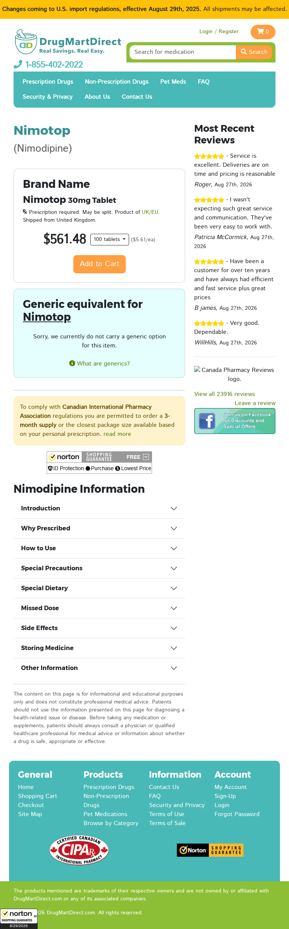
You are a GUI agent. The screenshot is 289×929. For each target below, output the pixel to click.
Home (26, 787)
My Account (230, 787)
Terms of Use (166, 814)
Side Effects (39, 628)
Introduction (40, 508)
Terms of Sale (167, 823)
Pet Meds (173, 82)
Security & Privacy (48, 97)
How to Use (38, 548)
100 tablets (108, 239)
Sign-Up (225, 796)
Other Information (49, 668)
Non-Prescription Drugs (116, 82)
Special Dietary (44, 588)
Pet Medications (105, 814)
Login (222, 805)
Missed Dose (40, 608)
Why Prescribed (45, 528)
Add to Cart (99, 264)
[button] (19, 919)
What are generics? (102, 363)
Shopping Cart (37, 796)
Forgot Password (237, 814)
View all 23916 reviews (224, 394)
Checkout (31, 805)
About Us (97, 97)
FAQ (204, 82)
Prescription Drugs (48, 82)
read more (117, 434)
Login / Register (219, 31)
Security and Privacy (177, 805)
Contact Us (137, 97)
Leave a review (255, 403)
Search (257, 52)
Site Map (30, 814)
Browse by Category (111, 823)
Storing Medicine (47, 648)
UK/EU (150, 212)
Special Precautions (51, 568)
